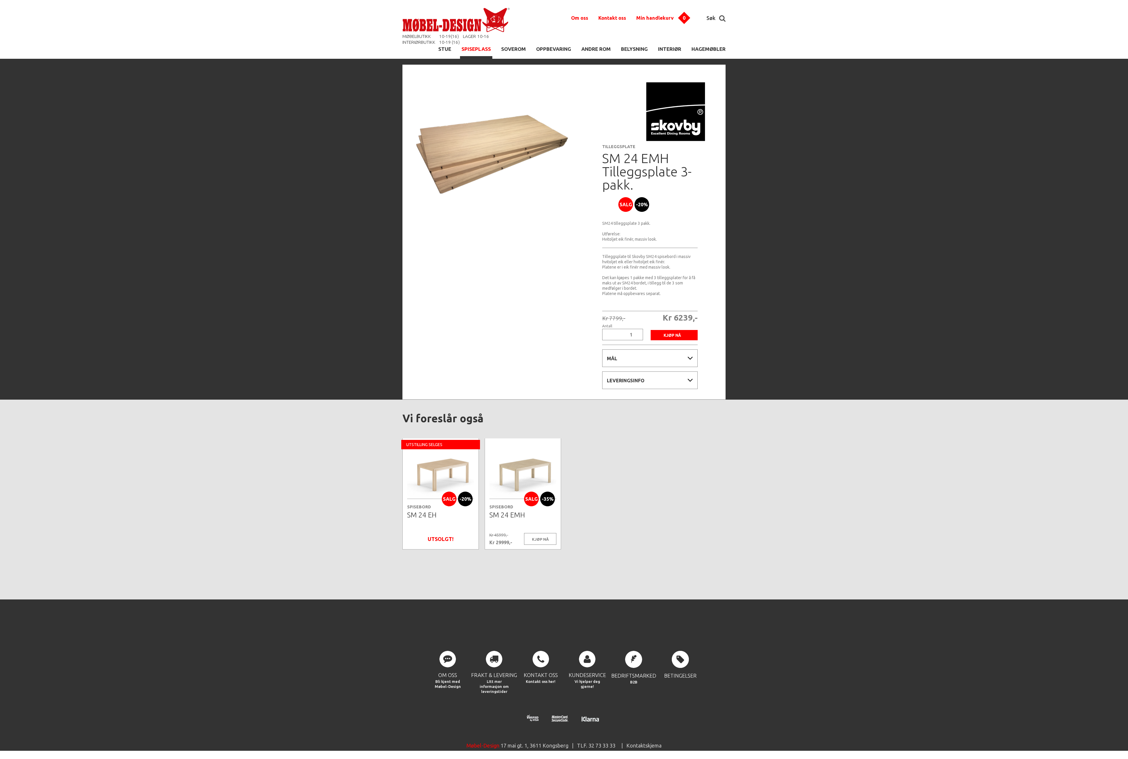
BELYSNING (634, 49)
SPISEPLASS (476, 49)
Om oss (579, 18)
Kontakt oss (612, 18)
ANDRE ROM (596, 49)
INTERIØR (669, 49)
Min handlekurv (655, 18)
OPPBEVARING (553, 49)
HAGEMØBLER (708, 49)
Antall (607, 326)
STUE (444, 49)
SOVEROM (513, 49)
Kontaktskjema (644, 745)
